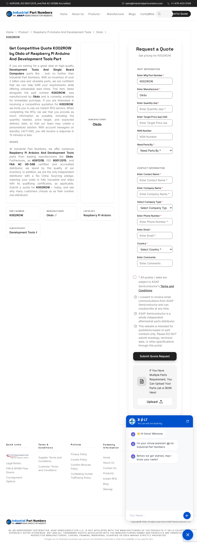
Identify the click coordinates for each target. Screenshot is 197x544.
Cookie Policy (79, 459)
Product (23, 32)
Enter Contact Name (149, 174)
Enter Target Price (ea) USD (152, 116)
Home (63, 14)
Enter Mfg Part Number (150, 75)
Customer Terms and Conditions (48, 468)
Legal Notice (13, 463)
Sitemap (108, 489)
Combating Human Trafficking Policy (82, 475)
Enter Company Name (150, 188)
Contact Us (147, 14)
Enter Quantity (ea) (148, 103)
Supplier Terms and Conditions (50, 459)
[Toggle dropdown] (101, 14)
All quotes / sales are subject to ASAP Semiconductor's (156, 284)
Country (142, 243)
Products (94, 14)
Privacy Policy (79, 454)
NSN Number (144, 130)
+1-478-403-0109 (181, 3)
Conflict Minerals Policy (81, 466)
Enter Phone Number (149, 215)
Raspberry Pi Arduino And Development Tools (62, 32)
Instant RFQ (110, 478)
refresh (187, 421)
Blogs (132, 14)
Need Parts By (145, 144)
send (187, 516)
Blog (106, 483)
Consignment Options (14, 479)
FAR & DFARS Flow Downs (17, 470)
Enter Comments (146, 257)
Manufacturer (115, 14)
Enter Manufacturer (148, 89)
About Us (78, 14)
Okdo (99, 32)
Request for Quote (177, 13)
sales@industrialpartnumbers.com (144, 3)
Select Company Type (150, 201)
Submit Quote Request (155, 356)
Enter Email (144, 229)
